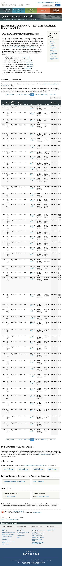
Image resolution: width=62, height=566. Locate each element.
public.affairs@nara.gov (43, 496)
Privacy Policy (25, 560)
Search (58, 5)
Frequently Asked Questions (14, 481)
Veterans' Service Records (18, 10)
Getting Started (35, 529)
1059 (29, 94)
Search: (32, 97)
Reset (58, 98)
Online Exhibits (5, 544)
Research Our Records (6, 10)
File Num (46, 104)
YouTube (33, 554)
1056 (18, 94)
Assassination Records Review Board (54, 58)
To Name (53, 102)
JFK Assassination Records (23, 19)
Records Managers (21, 535)
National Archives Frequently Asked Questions (38, 531)
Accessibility (18, 560)
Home (3, 19)
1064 (46, 94)
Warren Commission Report (53, 47)
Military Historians (21, 530)
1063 (42, 94)
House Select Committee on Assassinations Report (54, 53)
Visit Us (43, 10)
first (8, 94)
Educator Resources (31, 10)
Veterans (19, 537)
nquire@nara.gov (11, 496)
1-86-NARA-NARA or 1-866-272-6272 (31, 563)
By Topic (4, 529)
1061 (35, 94)
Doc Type (39, 104)
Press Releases (38, 481)
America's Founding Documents (55, 10)
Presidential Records (7, 536)
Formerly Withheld (20, 103)
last (54, 94)
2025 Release (8, 469)
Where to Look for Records (38, 537)
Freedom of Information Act (35, 560)
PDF (31, 108)
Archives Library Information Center (8, 541)
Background (53, 43)
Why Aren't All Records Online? (37, 539)
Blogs (36, 554)
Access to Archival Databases (6, 538)
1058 (25, 94)
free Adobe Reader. (18, 511)
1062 (39, 94)
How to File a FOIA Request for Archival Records (38, 543)
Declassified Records (37, 535)
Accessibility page (37, 512)
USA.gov (50, 560)
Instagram (28, 554)
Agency (26, 104)
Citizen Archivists (40, 2)
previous (12, 94)
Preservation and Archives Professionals (23, 533)
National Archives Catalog (8, 534)
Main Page (52, 41)
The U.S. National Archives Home (15, 4)
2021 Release (53, 469)
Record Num (8, 103)
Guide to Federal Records (38, 533)
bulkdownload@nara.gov (44, 454)
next (51, 94)
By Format (4, 530)
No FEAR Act (45, 560)
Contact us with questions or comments (10, 519)
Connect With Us (31, 552)
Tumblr (31, 554)
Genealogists (20, 529)
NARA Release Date (13, 103)
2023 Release (23, 469)
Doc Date (32, 104)
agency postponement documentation (34, 465)
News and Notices (51, 529)
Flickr (38, 554)
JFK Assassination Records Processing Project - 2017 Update (19, 47)
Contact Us (57, 2)
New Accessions (50, 530)
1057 (22, 94)
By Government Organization (8, 532)
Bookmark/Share (49, 2)
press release (26, 57)
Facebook (24, 554)
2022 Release (38, 469)
